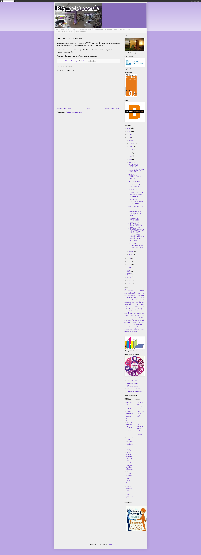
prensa (134, 322)
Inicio (57, 29)
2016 (129, 277)
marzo (131, 162)
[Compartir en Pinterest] (95, 61)
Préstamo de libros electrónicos (129, 467)
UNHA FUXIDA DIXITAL (133, 166)
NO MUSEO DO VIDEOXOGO (133, 219)
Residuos (131, 327)
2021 (129, 261)
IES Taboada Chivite (140, 432)
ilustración (133, 311)
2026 (129, 128)
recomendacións (138, 324)
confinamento (135, 302)
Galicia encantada (129, 412)
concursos (128, 302)
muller (137, 315)
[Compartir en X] (92, 61)
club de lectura (133, 297)
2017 (129, 274)
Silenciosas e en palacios (133, 389)
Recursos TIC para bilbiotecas (129, 473)
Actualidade (130, 292)
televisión (136, 329)
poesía (142, 320)
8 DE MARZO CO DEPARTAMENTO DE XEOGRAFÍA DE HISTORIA (136, 238)
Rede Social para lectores (128, 481)
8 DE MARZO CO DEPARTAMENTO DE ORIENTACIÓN (136, 230)
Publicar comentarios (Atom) (74, 112)
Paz (133, 320)
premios (127, 322)
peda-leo (137, 320)
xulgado (135, 331)
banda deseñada (131, 295)
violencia (127, 331)
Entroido (131, 309)
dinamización (128, 306)
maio (130, 156)
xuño (130, 153)
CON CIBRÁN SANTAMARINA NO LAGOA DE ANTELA (135, 245)
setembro (131, 150)
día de (131, 304)
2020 (129, 265)
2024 (129, 134)
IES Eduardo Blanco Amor (139, 419)
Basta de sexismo (131, 381)
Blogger (109, 544)
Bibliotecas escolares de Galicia (129, 439)
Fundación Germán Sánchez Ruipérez (129, 447)
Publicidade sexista (132, 386)
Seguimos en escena (129, 423)
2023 (129, 138)
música (142, 315)
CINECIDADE (108, 29)
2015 (129, 280)
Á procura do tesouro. (134, 290)
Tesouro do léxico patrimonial (129, 495)
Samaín (141, 327)
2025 (129, 131)
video (142, 329)
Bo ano (138, 295)
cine (125, 297)
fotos (142, 309)
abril (130, 159)
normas (130, 318)
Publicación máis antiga (112, 108)
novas (135, 317)
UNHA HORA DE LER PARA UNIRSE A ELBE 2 (135, 213)
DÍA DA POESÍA (134, 182)
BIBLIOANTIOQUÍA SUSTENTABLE (64, 31)
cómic (136, 300)
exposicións (137, 309)
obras (126, 320)
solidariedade (128, 329)
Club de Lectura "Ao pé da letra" (69, 29)
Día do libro (139, 304)
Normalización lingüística (85, 29)
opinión (129, 320)
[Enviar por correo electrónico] (89, 61)
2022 (129, 258)
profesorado (127, 324)
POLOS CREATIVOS (81, 31)
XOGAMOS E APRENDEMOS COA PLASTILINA (135, 201)
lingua (132, 315)
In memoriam (140, 311)
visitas (131, 331)
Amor (139, 293)
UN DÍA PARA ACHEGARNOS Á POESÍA (134, 177)
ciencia (142, 295)
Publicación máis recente (64, 108)
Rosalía (136, 327)
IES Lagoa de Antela (140, 426)
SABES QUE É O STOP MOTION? (136, 171)
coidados (131, 300)
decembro (132, 140)
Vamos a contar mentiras (133, 391)
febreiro (131, 251)
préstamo (141, 322)
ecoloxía (127, 309)
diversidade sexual (138, 306)
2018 (129, 271)
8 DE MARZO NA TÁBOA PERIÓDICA (135, 224)
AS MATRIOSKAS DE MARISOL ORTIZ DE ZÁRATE (135, 194)
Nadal (126, 318)
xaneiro (131, 254)
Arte (143, 293)
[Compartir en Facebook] (93, 61)
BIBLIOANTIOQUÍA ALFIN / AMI (122, 29)
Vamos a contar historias (129, 429)
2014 (129, 283)
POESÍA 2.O (132, 190)
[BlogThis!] (90, 61)
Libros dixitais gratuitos (129, 454)
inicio (126, 313)
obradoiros (141, 318)
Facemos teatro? (128, 408)
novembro (132, 143)
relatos (126, 327)
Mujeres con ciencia (132, 383)
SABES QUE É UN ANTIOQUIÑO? (134, 186)
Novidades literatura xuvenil (129, 460)
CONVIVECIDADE (98, 29)
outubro (131, 147)
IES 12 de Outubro (140, 412)
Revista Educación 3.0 (129, 488)
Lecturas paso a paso (129, 418)
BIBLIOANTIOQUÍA (78, 9)
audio (126, 295)
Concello (142, 300)
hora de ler (127, 311)
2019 (129, 268)
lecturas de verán (134, 313)
